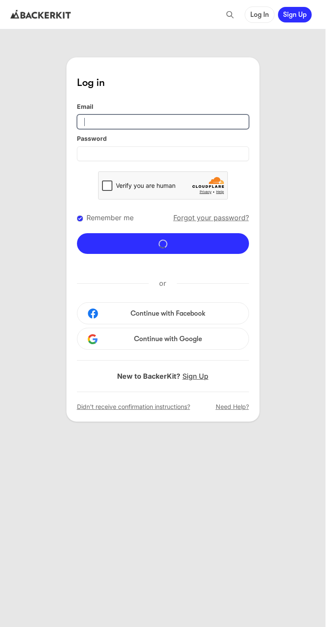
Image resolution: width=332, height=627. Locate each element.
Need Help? (232, 406)
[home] (40, 14)
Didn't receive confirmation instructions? (133, 406)
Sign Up (294, 15)
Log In (259, 15)
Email (85, 106)
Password (92, 138)
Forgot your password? (211, 217)
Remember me (110, 217)
